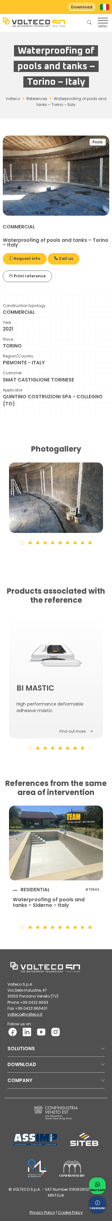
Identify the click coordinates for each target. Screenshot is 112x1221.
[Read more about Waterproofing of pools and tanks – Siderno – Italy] (56, 843)
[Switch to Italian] (104, 7)
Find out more (72, 731)
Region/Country (18, 356)
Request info (26, 258)
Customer (12, 373)
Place (8, 339)
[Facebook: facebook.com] (12, 1031)
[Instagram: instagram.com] (55, 1031)
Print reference (29, 276)
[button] (22, 542)
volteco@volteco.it (24, 1014)
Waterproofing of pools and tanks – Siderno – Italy (49, 902)
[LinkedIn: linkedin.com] (27, 1031)
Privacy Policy (42, 1212)
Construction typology (24, 305)
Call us (65, 258)
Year (7, 322)
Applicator (12, 390)
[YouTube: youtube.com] (41, 1031)
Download (81, 7)
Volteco (13, 98)
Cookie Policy (70, 1212)
